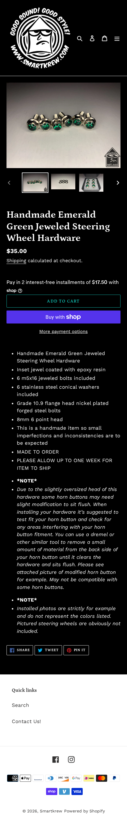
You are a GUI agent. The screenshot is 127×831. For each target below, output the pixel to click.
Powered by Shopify (84, 811)
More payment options (63, 331)
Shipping (16, 260)
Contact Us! (26, 721)
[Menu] (117, 38)
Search (20, 705)
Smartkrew (51, 811)
